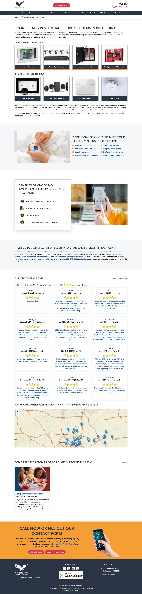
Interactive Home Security (85, 149)
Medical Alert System (83, 145)
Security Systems (27, 67)
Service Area (29, 17)
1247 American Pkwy (111, 569)
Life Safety (114, 98)
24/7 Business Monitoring (113, 152)
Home (17, 13)
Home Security (65, 13)
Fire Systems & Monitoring (114, 67)
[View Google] (77, 569)
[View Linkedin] (68, 569)
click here (90, 113)
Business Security (29, 13)
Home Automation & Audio (85, 13)
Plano (37, 546)
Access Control (85, 67)
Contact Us (80, 585)
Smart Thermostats (111, 145)
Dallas (55, 544)
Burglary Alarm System (112, 149)
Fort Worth (63, 544)
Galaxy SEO (75, 590)
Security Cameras (56, 67)
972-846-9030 (121, 7)
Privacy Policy (70, 585)
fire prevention (60, 257)
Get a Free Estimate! (55, 552)
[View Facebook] (64, 569)
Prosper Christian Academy (29, 493)
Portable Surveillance (48, 13)
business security (44, 257)
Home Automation (85, 98)
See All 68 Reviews (120, 279)
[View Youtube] (73, 569)
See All (125, 463)
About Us (118, 13)
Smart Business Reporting (113, 155)
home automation (29, 257)
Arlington (73, 544)
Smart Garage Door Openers (86, 155)
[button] (65, 444)
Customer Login (61, 5)
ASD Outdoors (105, 13)
